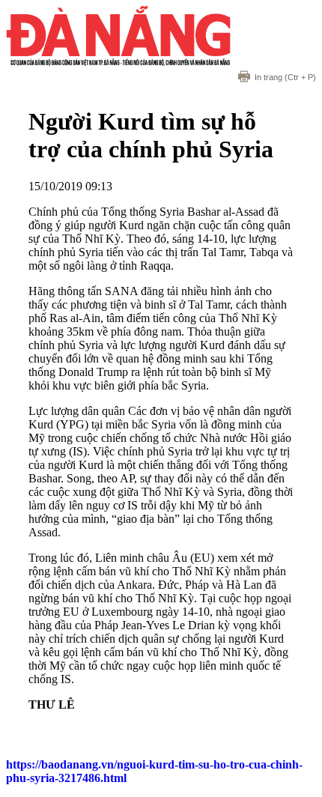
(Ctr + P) (285, 77)
